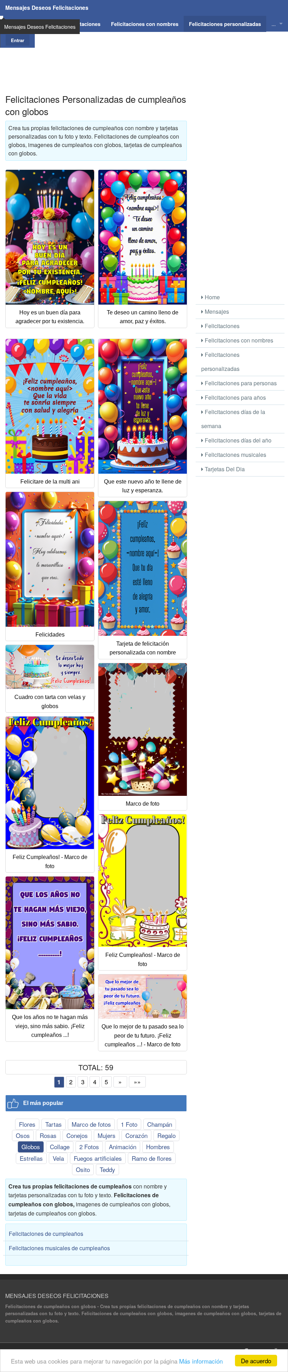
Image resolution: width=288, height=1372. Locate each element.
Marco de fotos (91, 1124)
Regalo (166, 1135)
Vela (58, 1158)
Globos (30, 1146)
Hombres (158, 1146)
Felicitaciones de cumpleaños (46, 1234)
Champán (159, 1124)
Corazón (136, 1135)
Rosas (48, 1135)
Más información (201, 1361)
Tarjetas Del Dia (224, 469)
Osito (83, 1169)
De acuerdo (256, 1360)
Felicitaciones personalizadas (220, 362)
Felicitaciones (221, 326)
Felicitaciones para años (234, 397)
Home (211, 297)
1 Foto (129, 1124)
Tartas (53, 1124)
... (273, 23)
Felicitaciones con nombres (238, 340)
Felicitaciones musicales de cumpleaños (59, 1248)
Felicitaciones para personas (240, 383)
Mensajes (216, 311)
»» (137, 1081)
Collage (60, 1146)
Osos (23, 1135)
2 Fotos (89, 1146)
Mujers (107, 1135)
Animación (122, 1146)
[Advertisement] (144, 63)
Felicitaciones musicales (234, 455)
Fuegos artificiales (98, 1158)
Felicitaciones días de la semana (233, 419)
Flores (27, 1124)
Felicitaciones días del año (237, 440)
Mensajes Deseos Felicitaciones (47, 8)
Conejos (77, 1135)
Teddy (107, 1169)
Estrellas (31, 1158)
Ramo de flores (152, 1158)
